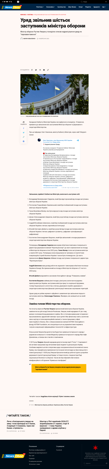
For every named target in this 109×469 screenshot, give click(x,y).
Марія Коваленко (29, 38)
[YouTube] (7, 2)
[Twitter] (5, 2)
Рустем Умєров (68, 405)
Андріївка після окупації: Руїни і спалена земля (58, 396)
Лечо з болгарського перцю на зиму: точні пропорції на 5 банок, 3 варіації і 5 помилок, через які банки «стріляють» (21, 424)
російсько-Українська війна (56, 405)
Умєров (40, 342)
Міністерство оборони (41, 405)
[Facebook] (3, 2)
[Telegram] (9, 2)
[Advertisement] (54, 54)
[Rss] (11, 2)
